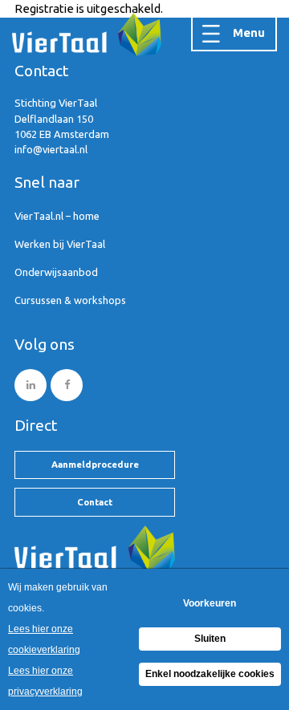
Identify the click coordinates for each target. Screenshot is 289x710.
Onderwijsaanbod (56, 272)
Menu (249, 32)
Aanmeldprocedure (95, 464)
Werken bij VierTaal (59, 244)
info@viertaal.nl (51, 149)
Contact (94, 502)
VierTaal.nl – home (57, 215)
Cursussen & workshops (70, 300)
